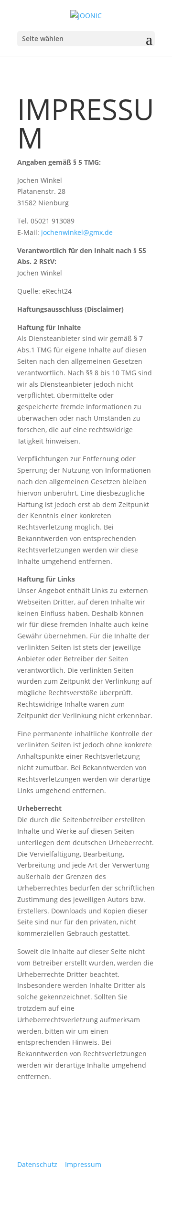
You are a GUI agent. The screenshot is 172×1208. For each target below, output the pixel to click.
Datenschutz (37, 1164)
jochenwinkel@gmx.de (77, 232)
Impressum (83, 1164)
